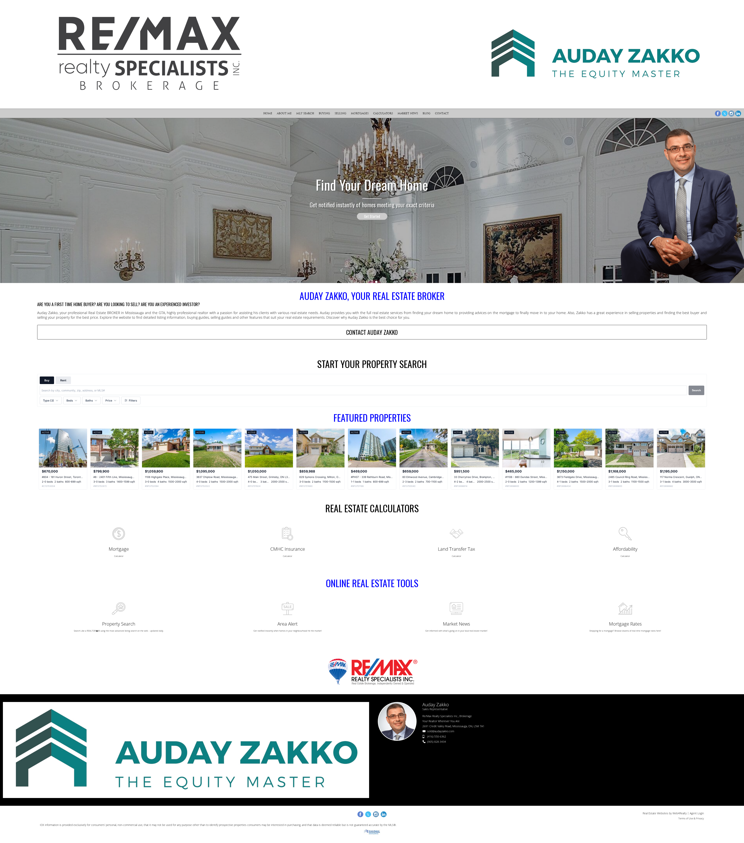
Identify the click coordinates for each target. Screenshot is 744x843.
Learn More (372, 235)
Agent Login (697, 813)
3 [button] (376, 282)
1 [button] (368, 282)
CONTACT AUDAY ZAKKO (372, 332)
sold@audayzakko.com (440, 731)
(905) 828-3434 (436, 741)
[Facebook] (718, 113)
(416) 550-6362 (436, 736)
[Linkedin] (738, 113)
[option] (372, 200)
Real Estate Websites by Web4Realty (665, 813)
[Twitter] (725, 113)
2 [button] (372, 282)
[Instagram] (731, 113)
